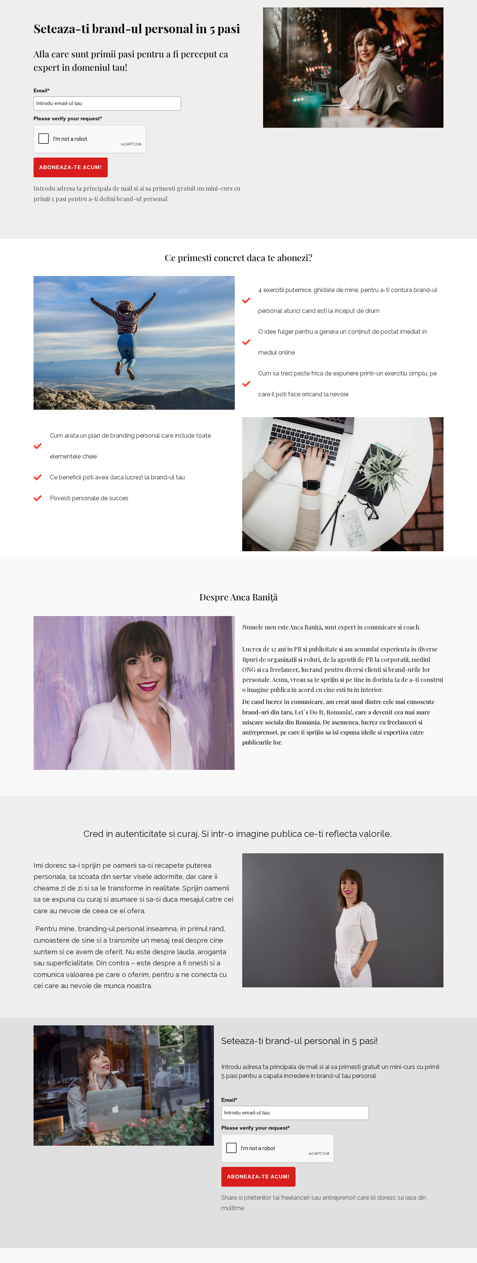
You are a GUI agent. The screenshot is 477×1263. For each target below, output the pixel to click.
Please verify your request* (68, 118)
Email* (41, 90)
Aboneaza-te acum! (70, 167)
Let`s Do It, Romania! (323, 712)
